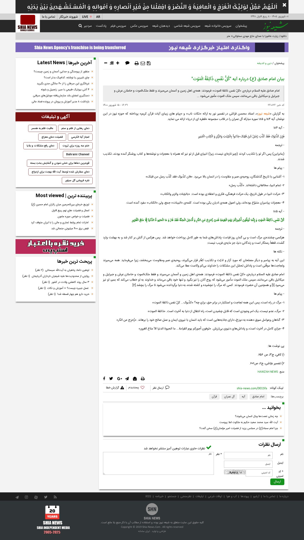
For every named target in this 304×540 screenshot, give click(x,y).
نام (281, 454)
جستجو (172, 496)
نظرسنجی (185, 496)
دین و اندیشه (264, 63)
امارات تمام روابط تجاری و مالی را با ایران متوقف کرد (60, 222)
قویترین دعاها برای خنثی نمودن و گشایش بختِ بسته (59, 163)
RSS (148, 496)
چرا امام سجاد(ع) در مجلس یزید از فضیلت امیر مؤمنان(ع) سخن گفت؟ (238, 428)
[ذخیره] (149, 63)
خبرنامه (159, 496)
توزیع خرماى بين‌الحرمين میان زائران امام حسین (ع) (60, 204)
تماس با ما (48, 16)
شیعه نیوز (264, 113)
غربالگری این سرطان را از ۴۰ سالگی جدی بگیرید (63, 83)
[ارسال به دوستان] (143, 63)
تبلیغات (199, 496)
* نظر (219, 454)
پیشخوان (241, 26)
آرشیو (256, 496)
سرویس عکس (139, 26)
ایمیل (280, 463)
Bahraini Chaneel (77, 154)
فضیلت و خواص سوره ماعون (73, 216)
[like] (138, 388)
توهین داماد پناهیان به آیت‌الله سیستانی (62, 270)
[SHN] (28, 22)
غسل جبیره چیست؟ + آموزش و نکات (63, 288)
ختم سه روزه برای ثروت (75, 145)
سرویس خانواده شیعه (218, 26)
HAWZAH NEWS (268, 372)
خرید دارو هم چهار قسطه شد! (68, 294)
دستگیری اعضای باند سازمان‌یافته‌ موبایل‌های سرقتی (61, 95)
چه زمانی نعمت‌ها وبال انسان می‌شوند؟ (256, 416)
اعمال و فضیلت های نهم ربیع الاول (70, 210)
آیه (243, 396)
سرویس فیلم (118, 26)
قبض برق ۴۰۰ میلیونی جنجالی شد (70, 228)
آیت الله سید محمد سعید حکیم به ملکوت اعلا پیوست (248, 422)
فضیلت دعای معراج (52, 137)
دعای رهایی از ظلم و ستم (75, 128)
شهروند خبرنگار (68, 16)
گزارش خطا (112, 387)
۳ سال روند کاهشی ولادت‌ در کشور (65, 282)
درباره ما (283, 496)
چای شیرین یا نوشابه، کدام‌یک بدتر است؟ (66, 77)
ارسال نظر (158, 388)
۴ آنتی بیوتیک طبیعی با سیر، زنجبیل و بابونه (65, 89)
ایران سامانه (144, 531)
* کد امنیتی (279, 474)
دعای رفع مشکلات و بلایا (40, 145)
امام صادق (258, 396)
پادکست (101, 26)
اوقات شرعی (215, 496)
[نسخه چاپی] (137, 63)
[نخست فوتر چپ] (53, 519)
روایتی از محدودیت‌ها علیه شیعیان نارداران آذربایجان (55, 276)
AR (98, 17)
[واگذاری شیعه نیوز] (152, 46)
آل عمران (229, 396)
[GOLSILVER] (56, 246)
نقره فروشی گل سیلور (77, 180)
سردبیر (88, 26)
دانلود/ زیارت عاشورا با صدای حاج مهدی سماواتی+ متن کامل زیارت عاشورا (245, 36)
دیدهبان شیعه (161, 26)
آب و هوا (231, 496)
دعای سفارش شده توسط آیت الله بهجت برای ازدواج (60, 172)
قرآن (214, 396)
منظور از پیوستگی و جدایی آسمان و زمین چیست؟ (61, 71)
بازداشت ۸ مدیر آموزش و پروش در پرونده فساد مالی (60, 101)
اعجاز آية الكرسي (80, 137)
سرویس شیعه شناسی (187, 26)
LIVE (85, 17)
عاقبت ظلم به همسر (42, 128)
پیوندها (245, 496)
